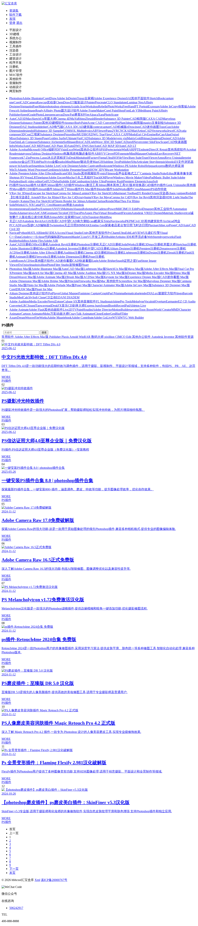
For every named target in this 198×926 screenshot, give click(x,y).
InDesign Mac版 (135, 273)
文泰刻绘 (158, 122)
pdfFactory (91, 157)
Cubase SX (70, 301)
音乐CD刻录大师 (73, 305)
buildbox (23, 240)
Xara (101, 114)
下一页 (14, 868)
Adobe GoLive (103, 317)
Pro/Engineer (44, 209)
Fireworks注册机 (46, 256)
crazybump (84, 197)
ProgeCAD (176, 225)
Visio (63, 149)
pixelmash (30, 264)
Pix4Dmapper (145, 209)
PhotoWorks (115, 106)
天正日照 (70, 225)
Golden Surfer (57, 138)
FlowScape (161, 142)
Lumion (85, 193)
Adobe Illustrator (32, 98)
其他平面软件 (140, 98)
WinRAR (127, 149)
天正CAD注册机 (110, 244)
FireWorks (41, 317)
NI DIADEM (71, 297)
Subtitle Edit (67, 181)
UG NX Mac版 (115, 273)
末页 (12, 872)
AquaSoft (152, 181)
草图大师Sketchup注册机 (179, 244)
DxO (21, 264)
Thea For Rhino (130, 201)
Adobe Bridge (107, 260)
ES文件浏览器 (184, 161)
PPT (136, 149)
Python (23, 232)
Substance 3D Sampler (49, 130)
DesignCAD (169, 138)
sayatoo (134, 309)
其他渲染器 (157, 197)
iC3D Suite (114, 142)
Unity (85, 232)
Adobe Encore (57, 177)
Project (110, 149)
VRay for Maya (101, 197)
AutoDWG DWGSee (80, 145)
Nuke (163, 173)
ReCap (160, 134)
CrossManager (142, 189)
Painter (90, 102)
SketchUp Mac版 (116, 269)
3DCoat (26, 134)
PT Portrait (141, 106)
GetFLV (47, 181)
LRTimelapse (40, 177)
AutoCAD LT (127, 145)
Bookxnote (106, 165)
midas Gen (98, 225)
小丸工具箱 (82, 177)
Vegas (28, 177)
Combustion (82, 181)
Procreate (100, 102)
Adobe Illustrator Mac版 (46, 269)
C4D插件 (151, 185)
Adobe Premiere (19, 173)
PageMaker (40, 106)
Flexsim (126, 213)
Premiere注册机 (149, 248)
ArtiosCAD (144, 130)
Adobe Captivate (89, 165)
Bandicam (60, 173)
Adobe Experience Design (110, 98)
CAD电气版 (55, 126)
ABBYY (100, 153)
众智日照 (126, 225)
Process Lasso (38, 157)
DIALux (152, 293)
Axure (13, 317)
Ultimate (71, 138)
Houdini (88, 309)
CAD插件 (67, 185)
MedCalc (22, 297)
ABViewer (99, 130)
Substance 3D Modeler (103, 138)
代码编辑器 (52, 236)
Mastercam (59, 204)
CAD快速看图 (81, 260)
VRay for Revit (140, 197)
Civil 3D (139, 221)
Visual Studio (74, 232)
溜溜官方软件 (167, 293)
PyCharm (113, 232)
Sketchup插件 (28, 185)
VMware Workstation (115, 169)
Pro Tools (126, 301)
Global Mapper (69, 293)
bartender (141, 293)
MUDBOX (84, 134)
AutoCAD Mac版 (72, 269)
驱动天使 (86, 161)
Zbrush (89, 118)
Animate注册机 (25, 256)
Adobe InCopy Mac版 (138, 285)
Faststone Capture (89, 293)
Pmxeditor (70, 134)
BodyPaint (80, 122)
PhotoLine (42, 114)
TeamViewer (149, 157)
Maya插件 (19, 189)
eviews (30, 213)
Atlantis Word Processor (32, 169)
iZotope (58, 301)
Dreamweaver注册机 (173, 248)
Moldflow (106, 217)
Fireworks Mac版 (89, 281)
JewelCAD (174, 130)
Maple (75, 236)
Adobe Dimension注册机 (73, 256)
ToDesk (71, 157)
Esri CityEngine (146, 134)
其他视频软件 (90, 173)
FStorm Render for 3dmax (69, 201)
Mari (134, 130)
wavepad (45, 305)
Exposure (154, 106)
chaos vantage (177, 193)
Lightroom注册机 (135, 252)
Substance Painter (31, 122)
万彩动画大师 (59, 313)
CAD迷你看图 (62, 260)
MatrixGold (134, 138)
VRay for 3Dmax (20, 193)
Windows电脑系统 (64, 153)
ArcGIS (46, 221)
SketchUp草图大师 (44, 118)
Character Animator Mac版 (107, 285)
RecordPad (123, 305)
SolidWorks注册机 (133, 244)
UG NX (29, 204)
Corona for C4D (121, 197)
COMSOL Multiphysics (77, 130)
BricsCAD (82, 142)
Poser (45, 138)
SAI (128, 98)
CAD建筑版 (85, 126)
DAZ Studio (28, 126)
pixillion (42, 264)
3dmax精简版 (134, 122)
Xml (37, 880)
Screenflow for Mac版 (132, 281)
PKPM (129, 221)
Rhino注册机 (115, 252)
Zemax (54, 217)
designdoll (29, 130)
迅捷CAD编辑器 (38, 225)
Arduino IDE (123, 236)
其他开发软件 (98, 232)
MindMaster (72, 161)
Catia (37, 204)
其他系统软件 (177, 149)
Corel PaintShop (114, 110)
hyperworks (167, 236)
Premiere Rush (114, 181)
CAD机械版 (119, 126)
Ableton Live (138, 305)
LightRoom (16, 260)
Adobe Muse (55, 317)
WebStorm (153, 236)
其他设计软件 (39, 293)
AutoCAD (15, 118)
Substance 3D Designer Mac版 (171, 285)
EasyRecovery (165, 153)
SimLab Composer (26, 142)
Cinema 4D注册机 (95, 252)
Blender (99, 118)
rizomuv (69, 122)
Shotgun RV (17, 177)
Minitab (80, 157)
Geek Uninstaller (176, 185)
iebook (67, 317)
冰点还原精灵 (56, 157)
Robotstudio (89, 209)
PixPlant (120, 122)
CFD (70, 213)
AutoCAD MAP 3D (106, 145)
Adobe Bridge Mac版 (54, 281)
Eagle (94, 260)
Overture (160, 301)
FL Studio (102, 301)
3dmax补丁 (60, 189)
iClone (98, 313)
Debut (56, 181)
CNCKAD (124, 130)
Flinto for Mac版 (36, 285)
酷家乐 (99, 221)
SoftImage (69, 142)
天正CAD (15, 221)
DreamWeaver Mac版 (22, 277)
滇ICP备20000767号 (54, 880)
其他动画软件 (53, 309)
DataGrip (20, 236)
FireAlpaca (91, 114)
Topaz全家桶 (85, 98)
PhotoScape (111, 114)
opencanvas (56, 114)
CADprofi (127, 142)
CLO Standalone (116, 102)
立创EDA (56, 297)
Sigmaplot (26, 106)
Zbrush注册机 (176, 252)
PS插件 (14, 185)
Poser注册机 (97, 256)
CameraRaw (35, 102)
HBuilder (109, 236)
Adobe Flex (36, 240)
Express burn (93, 305)
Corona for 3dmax (68, 193)
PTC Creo (46, 204)
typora (27, 153)
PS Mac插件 (89, 189)
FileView (123, 157)
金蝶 (55, 161)
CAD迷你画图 (149, 126)
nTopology (93, 217)
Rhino (81, 118)
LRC (24, 305)
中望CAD (70, 221)
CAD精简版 (138, 118)
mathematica (128, 293)
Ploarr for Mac (44, 289)
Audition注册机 (74, 252)
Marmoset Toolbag (125, 193)
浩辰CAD (57, 221)
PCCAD (14, 225)
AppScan (26, 165)
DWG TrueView (101, 134)
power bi (14, 165)
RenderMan (113, 201)
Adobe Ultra (97, 181)
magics (147, 122)
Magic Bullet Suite (165, 177)
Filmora (110, 173)
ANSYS (57, 209)
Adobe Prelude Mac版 (61, 285)
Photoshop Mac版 (20, 269)
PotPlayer (54, 293)
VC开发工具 (95, 236)
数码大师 (171, 165)
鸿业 (177, 221)
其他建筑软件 (153, 221)
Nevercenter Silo (144, 142)
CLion (83, 236)
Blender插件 (105, 189)
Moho (46, 313)
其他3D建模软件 (53, 122)
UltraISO (111, 157)
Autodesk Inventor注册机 (71, 248)
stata (20, 153)
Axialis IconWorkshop (84, 106)
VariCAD (83, 138)
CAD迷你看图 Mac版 (174, 277)
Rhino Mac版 (181, 273)
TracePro (78, 213)
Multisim (67, 209)
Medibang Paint (148, 110)
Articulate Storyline (148, 161)
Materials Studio (172, 213)
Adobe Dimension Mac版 (25, 281)
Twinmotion (56, 225)
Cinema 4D (63, 118)
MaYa (74, 118)
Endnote (144, 149)
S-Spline (22, 110)
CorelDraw (50, 98)
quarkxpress (158, 165)
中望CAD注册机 (99, 248)
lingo (179, 293)
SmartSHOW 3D (91, 169)
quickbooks (167, 161)
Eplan (32, 209)
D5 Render (144, 193)
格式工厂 (134, 173)
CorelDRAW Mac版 (22, 289)
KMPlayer (106, 177)
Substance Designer (52, 134)
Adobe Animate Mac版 (50, 277)
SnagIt (120, 260)
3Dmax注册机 (154, 244)
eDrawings (133, 126)
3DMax (27, 118)
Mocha (70, 177)
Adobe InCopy (169, 106)
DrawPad (68, 114)
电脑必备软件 (85, 153)
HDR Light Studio (176, 197)
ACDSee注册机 (19, 252)
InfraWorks (16, 145)
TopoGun (165, 126)
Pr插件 (161, 185)
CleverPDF (112, 153)
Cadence (102, 209)
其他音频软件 (86, 301)
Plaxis (151, 225)
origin (118, 149)
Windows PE (121, 165)
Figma (102, 157)
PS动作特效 (159, 189)
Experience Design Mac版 (144, 277)
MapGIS (98, 161)
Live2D (67, 309)
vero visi (122, 138)
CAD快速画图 (177, 142)
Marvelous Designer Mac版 (163, 281)
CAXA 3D (70, 126)
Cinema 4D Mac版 (64, 273)
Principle (73, 281)
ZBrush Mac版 (74, 277)
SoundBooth (108, 305)
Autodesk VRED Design (146, 213)
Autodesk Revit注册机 (63, 244)
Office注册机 (40, 244)
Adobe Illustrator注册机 (24, 248)
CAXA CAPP (120, 134)
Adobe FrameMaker (91, 110)
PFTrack (95, 177)
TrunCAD (80, 217)
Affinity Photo (52, 110)
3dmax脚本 (105, 185)
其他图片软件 (44, 260)
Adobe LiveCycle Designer (62, 165)
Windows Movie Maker (127, 177)
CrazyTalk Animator (81, 313)
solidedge (41, 126)
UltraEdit (124, 232)
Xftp (134, 161)
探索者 (109, 225)
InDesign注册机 (156, 252)
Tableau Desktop (41, 153)
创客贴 (182, 106)
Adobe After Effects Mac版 (161, 269)
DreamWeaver (26, 317)
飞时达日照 (140, 225)
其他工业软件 (163, 209)
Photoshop (15, 98)
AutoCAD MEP (33, 145)
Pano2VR (112, 130)
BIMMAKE (84, 225)
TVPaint (77, 309)
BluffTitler (121, 313)
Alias (167, 134)
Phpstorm (66, 236)
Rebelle (103, 106)
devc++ (31, 236)
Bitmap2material (151, 138)
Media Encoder (38, 301)
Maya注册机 (47, 248)
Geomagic (52, 213)
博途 (69, 204)
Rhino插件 (74, 189)
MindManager (138, 153)
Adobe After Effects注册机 (47, 252)
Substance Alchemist (50, 142)
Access (61, 232)
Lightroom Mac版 (95, 269)
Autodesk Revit (31, 221)
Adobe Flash (36, 309)
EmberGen (108, 313)
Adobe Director (102, 309)
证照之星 (130, 260)
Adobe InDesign (67, 98)
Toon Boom (146, 309)
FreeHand (129, 106)
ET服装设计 (78, 102)
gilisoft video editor (30, 181)
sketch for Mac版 (42, 273)
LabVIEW (136, 232)
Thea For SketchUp (41, 201)
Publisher (125, 161)
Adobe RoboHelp (140, 165)
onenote (124, 153)
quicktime (114, 301)
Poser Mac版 (83, 285)
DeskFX (56, 305)
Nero (51, 301)
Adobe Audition (19, 301)
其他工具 (119, 185)
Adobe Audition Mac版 (90, 273)
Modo (132, 134)
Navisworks (117, 221)
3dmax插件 (54, 185)
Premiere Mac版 (22, 273)
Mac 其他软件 (109, 281)
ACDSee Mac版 (93, 277)
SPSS (102, 149)
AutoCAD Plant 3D (55, 145)
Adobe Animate (19, 309)
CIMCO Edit (129, 209)
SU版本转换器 (135, 185)
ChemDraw (63, 102)
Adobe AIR (51, 240)
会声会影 (121, 173)
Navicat (14, 232)
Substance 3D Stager (29, 138)
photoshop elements (59, 106)
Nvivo (48, 161)
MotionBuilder (121, 309)
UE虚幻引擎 (151, 232)
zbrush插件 (45, 189)
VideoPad (148, 177)
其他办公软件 (89, 149)
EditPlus (39, 161)
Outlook (152, 153)
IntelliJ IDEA (48, 232)
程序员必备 (139, 236)
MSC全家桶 (66, 217)
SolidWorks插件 (123, 189)
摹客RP (79, 114)
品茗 (117, 225)
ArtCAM (40, 213)
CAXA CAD (154, 118)
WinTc (13, 169)
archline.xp (162, 225)
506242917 (16, 908)
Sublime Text (111, 161)
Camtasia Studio (150, 173)
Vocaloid (149, 301)
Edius (170, 173)
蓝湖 (181, 165)
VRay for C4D (69, 197)
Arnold (35, 197)
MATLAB (33, 232)
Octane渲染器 (160, 193)
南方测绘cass (85, 221)
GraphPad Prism (110, 293)
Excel (70, 149)
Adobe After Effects (41, 173)
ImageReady (35, 110)
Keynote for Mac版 (116, 277)
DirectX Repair (158, 149)
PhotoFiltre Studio (58, 264)
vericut (186, 213)
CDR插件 (32, 189)
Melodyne (138, 301)
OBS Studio (73, 173)
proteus (24, 209)
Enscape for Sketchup (44, 193)
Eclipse (40, 236)
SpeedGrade (28, 114)
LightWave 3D (98, 142)
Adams (21, 213)
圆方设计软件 (70, 110)
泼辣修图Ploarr (79, 264)
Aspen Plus (91, 213)
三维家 (35, 134)
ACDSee (29, 260)
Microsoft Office (38, 149)
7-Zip (26, 157)
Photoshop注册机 (88, 244)
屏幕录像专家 (183, 173)
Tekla (107, 221)
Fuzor (23, 225)
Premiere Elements (134, 181)
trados (61, 161)
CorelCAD (20, 102)
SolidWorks (16, 204)
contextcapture (102, 126)
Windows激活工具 (86, 185)
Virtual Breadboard (110, 213)
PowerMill (114, 209)
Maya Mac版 (135, 269)
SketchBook (157, 98)
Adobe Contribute (83, 317)
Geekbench (54, 169)
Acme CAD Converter (101, 122)
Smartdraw (38, 165)
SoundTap (34, 305)
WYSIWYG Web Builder (128, 317)
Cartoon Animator (32, 313)
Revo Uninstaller (175, 157)
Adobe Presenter (71, 169)
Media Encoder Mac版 (159, 273)
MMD (175, 309)
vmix (103, 173)
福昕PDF (54, 149)
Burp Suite (135, 157)
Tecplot (62, 213)
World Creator (162, 309)
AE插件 (42, 185)
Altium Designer (19, 293)
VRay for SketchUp (102, 193)
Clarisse (101, 201)
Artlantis (90, 201)
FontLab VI (131, 110)
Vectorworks (159, 130)
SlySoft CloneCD (39, 297)
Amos (161, 157)
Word (77, 149)
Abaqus (77, 209)
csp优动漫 (49, 102)
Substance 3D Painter (117, 118)
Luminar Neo (135, 102)
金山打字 (27, 161)
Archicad (168, 221)
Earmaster (172, 301)
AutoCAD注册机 (20, 244)
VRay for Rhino (50, 197)
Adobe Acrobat (18, 149)
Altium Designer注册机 (124, 248)
